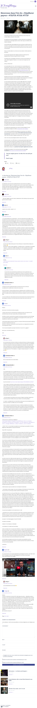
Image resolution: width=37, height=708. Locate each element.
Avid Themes (8, 705)
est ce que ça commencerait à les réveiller (18, 150)
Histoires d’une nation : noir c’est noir (17, 688)
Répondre (4, 191)
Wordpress (7, 706)
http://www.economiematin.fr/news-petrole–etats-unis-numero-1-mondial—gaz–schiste (18, 262)
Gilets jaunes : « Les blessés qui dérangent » (18, 671)
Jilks (5, 303)
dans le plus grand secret (23, 70)
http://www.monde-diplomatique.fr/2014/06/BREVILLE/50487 (22, 381)
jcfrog (9, 18)
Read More (10, 674)
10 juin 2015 (3, 18)
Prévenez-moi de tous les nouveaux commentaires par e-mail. (14, 659)
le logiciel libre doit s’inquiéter (22, 128)
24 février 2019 (12, 682)
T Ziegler (6, 591)
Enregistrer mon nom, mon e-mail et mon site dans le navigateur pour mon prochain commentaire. (18, 656)
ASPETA (5, 179)
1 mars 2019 (11, 672)
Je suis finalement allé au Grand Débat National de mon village (20, 680)
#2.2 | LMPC (6, 616)
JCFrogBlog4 (8, 5)
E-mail (3, 644)
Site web (4, 650)
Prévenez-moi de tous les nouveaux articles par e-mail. (13, 662)
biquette (6, 549)
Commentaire (5, 625)
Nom (3, 639)
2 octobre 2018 (12, 690)
